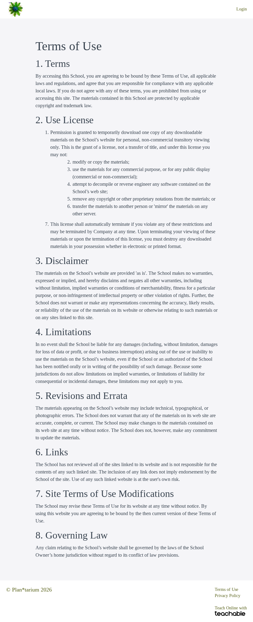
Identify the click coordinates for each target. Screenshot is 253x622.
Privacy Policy (227, 595)
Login (241, 9)
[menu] (239, 9)
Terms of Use (226, 589)
